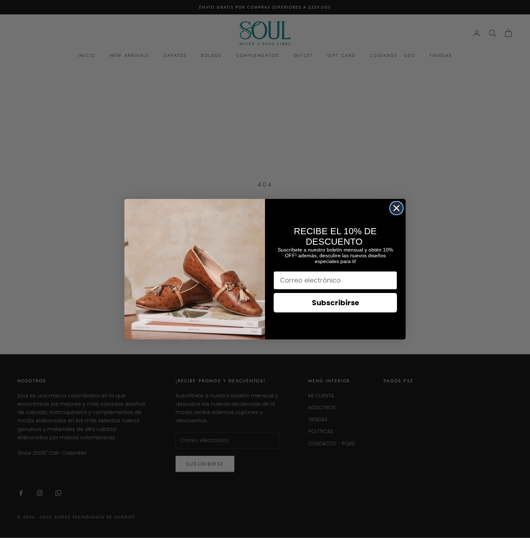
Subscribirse (335, 303)
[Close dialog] (396, 208)
